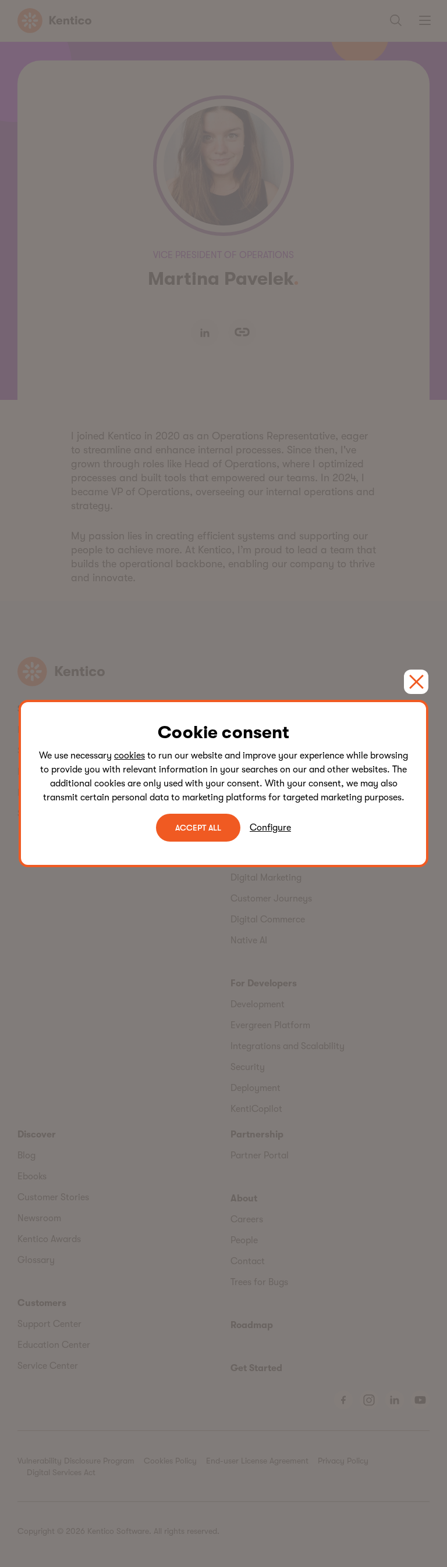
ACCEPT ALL (198, 827)
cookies (129, 755)
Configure (270, 827)
